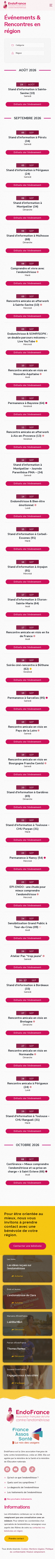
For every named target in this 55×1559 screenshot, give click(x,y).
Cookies (24, 1549)
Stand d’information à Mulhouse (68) (27, 237)
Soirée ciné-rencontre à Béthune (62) (27, 667)
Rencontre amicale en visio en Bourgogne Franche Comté (27, 761)
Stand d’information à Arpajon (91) (27, 569)
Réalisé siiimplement (36, 1552)
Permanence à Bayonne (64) (26, 403)
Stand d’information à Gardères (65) (27, 794)
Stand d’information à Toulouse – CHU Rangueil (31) (27, 1118)
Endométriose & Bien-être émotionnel (27, 503)
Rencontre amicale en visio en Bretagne (27, 1020)
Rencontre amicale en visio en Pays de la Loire (27, 728)
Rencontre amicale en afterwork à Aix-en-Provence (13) (27, 434)
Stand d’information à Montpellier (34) (27, 205)
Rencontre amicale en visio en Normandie (27, 1052)
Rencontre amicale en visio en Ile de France (27, 634)
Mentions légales (37, 1549)
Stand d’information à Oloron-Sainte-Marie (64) (27, 601)
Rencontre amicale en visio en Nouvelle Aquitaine (27, 372)
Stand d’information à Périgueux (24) (27, 172)
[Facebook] (7, 1469)
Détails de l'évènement (27, 104)
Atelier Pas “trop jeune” (26, 956)
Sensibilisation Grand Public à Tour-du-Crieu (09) (27, 925)
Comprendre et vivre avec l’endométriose (27, 270)
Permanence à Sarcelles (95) (26, 698)
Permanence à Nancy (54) (26, 858)
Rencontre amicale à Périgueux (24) (27, 1085)
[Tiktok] (32, 1469)
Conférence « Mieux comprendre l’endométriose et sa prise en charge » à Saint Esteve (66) (27, 1167)
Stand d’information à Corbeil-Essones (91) (28, 536)
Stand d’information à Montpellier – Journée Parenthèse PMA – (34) (27, 468)
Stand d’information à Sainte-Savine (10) (27, 91)
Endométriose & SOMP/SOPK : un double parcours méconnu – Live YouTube (27, 337)
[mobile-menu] (48, 5)
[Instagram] (24, 1469)
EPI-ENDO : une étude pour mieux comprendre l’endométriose (27, 890)
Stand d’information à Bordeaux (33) (27, 987)
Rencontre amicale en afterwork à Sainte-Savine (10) (27, 303)
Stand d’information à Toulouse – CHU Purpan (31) (27, 827)
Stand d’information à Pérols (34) (27, 139)
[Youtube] (15, 1469)
